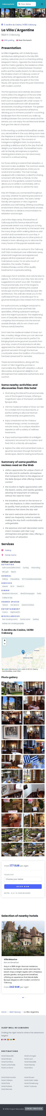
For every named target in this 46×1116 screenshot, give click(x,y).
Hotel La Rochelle (8, 1065)
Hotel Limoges (30, 1056)
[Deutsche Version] (14, 1040)
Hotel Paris (5, 1083)
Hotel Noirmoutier (8, 1077)
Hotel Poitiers (6, 1086)
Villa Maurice (10, 959)
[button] (2, 13)
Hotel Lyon (28, 1059)
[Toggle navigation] (42, 4)
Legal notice (34, 1109)
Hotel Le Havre (7, 1068)
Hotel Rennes (6, 1089)
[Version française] (2, 1040)
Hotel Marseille (30, 1062)
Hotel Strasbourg (31, 1083)
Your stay (9, 875)
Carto (19, 669)
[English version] (5, 1040)
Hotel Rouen (29, 1077)
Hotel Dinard (6, 1059)
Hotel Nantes (29, 1065)
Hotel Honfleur (7, 1062)
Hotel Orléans (7, 1080)
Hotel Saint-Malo (31, 1080)
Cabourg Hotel (8, 4)
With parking (9, 40)
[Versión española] (8, 1040)
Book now (23, 887)
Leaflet (5, 669)
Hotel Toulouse (30, 1086)
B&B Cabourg (15, 1012)
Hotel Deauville (7, 1056)
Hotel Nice (28, 1068)
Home (3, 1012)
